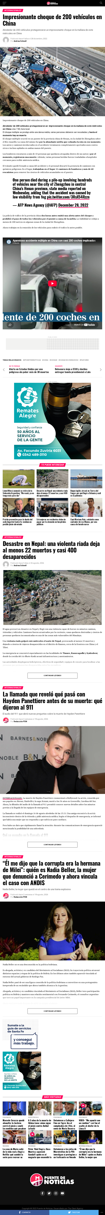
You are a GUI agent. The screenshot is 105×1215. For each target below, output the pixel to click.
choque (54, 360)
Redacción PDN (20, 721)
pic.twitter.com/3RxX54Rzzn (68, 197)
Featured (85, 360)
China (45, 360)
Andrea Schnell (20, 41)
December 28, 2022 (73, 205)
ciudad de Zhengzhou (69, 360)
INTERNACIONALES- (12, 798)
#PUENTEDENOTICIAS (32, 360)
